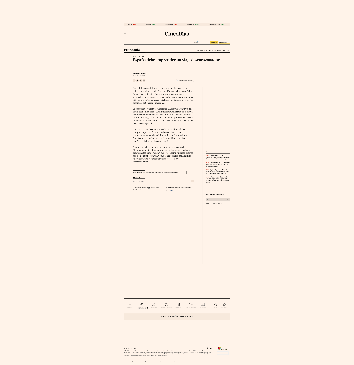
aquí (171, 190)
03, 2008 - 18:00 (139, 76)
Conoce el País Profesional (177, 316)
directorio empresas (191, 307)
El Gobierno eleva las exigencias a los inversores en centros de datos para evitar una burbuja (218, 157)
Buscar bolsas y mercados (215, 194)
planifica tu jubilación (166, 307)
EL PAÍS (195, 41)
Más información (137, 189)
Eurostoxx (214, 203)
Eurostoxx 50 (190, 24)
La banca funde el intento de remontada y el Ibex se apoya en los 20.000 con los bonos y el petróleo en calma (217, 179)
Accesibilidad (169, 361)
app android (224, 307)
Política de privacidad (160, 361)
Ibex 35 (130, 24)
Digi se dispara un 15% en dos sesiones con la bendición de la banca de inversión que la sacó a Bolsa (217, 171)
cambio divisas (178, 307)
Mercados (149, 42)
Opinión (189, 42)
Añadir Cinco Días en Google (185, 80)
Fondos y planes (172, 42)
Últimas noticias (181, 42)
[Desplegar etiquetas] (192, 181)
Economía (155, 42)
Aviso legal (131, 361)
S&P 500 (148, 24)
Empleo (205, 50)
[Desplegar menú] (125, 33)
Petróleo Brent (169, 24)
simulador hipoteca (142, 307)
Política (217, 50)
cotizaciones (203, 307)
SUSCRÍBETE (214, 42)
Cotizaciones (163, 42)
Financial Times (139, 74)
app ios (215, 307)
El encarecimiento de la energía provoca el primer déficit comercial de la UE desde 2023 (218, 164)
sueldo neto (154, 307)
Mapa (174, 361)
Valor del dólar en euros (214, 24)
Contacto (126, 361)
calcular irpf (129, 307)
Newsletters (181, 361)
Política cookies (138, 361)
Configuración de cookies (149, 361)
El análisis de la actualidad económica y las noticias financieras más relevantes (156, 172)
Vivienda (199, 50)
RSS (177, 361)
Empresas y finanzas (140, 42)
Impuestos (211, 50)
